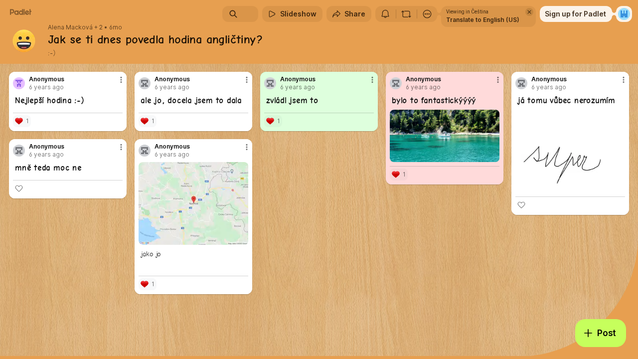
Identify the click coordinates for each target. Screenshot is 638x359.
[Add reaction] (521, 205)
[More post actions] (121, 79)
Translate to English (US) (482, 19)
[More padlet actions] (427, 14)
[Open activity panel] (385, 14)
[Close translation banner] (529, 12)
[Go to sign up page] (624, 14)
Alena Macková (70, 27)
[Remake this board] (406, 14)
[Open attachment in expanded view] (444, 136)
